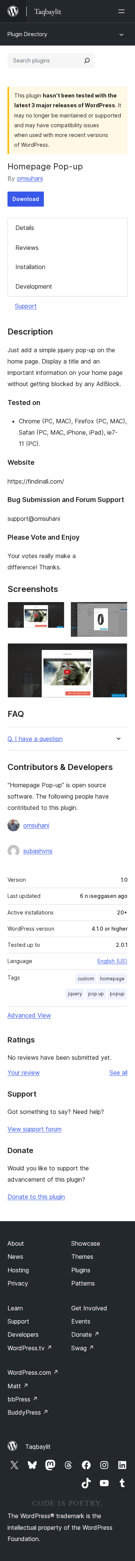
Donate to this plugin (36, 1196)
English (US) (113, 961)
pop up (96, 994)
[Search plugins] (87, 60)
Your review (24, 1072)
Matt (18, 1386)
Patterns (83, 1283)
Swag (82, 1348)
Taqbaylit (38, 1446)
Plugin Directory (27, 34)
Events (80, 1321)
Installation (30, 267)
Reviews (27, 247)
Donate (85, 1334)
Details (24, 227)
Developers (23, 1334)
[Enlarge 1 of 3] (54, 612)
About (16, 1243)
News (15, 1256)
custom (86, 978)
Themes (82, 1256)
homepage (112, 978)
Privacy (18, 1283)
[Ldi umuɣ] (123, 11)
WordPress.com (33, 1372)
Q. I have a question (35, 738)
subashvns (37, 851)
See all (119, 1072)
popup (117, 994)
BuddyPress (28, 1412)
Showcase (85, 1243)
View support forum (35, 1129)
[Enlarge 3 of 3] (117, 653)
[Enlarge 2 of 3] (117, 612)
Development (33, 286)
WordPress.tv (30, 1348)
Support (26, 306)
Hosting (18, 1270)
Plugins (80, 1270)
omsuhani (30, 178)
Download (25, 199)
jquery (75, 994)
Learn (15, 1308)
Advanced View (29, 1015)
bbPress (23, 1399)
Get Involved (89, 1308)
